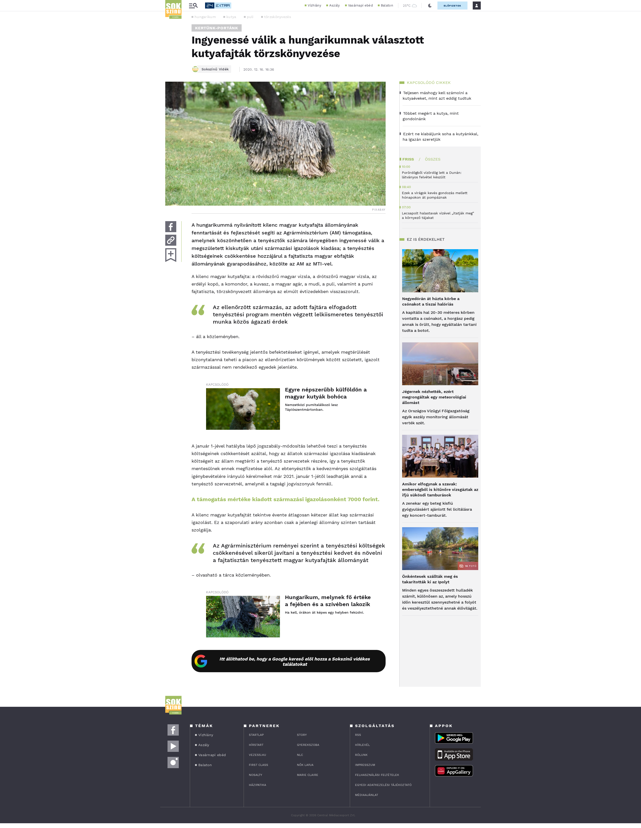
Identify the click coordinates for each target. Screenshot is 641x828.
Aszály (334, 5)
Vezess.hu (257, 755)
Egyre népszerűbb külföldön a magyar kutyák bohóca (326, 393)
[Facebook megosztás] (170, 226)
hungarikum (205, 17)
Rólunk (361, 755)
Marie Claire (307, 775)
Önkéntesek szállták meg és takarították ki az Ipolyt (430, 579)
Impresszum (365, 765)
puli (250, 17)
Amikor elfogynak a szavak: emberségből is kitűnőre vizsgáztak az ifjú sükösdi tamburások (440, 489)
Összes (432, 159)
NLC (300, 755)
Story (302, 735)
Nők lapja (305, 765)
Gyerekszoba (308, 745)
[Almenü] (193, 5)
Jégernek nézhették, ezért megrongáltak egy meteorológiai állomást (434, 397)
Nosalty (255, 775)
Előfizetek (452, 5)
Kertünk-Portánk (216, 28)
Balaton (387, 5)
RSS (358, 735)
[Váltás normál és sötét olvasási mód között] (430, 6)
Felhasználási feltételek (377, 775)
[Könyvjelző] (170, 255)
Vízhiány (314, 5)
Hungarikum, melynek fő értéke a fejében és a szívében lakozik (328, 600)
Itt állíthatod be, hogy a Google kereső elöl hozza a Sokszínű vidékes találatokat (294, 661)
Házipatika (257, 785)
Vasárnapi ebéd (360, 5)
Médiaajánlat (366, 795)
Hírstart (256, 745)
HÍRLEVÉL (362, 745)
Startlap (256, 735)
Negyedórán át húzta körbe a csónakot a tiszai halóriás (430, 301)
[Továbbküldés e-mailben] (170, 240)
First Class (258, 765)
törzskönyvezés (277, 17)
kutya (231, 17)
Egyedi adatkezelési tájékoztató (383, 785)
